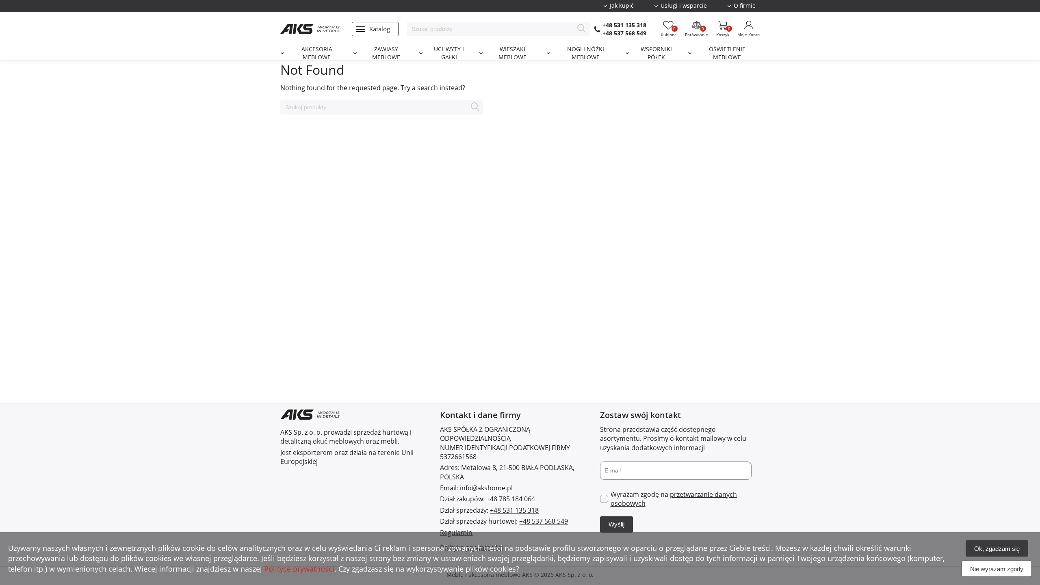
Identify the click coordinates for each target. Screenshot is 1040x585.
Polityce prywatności (299, 569)
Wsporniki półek (656, 53)
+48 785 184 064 (510, 498)
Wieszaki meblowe (512, 53)
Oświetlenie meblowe (727, 53)
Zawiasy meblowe (386, 53)
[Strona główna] (310, 29)
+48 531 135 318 (624, 25)
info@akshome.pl (486, 487)
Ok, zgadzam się (997, 548)
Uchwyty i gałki (449, 53)
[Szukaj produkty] (581, 29)
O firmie (745, 5)
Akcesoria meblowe (316, 53)
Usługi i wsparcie (684, 5)
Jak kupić (622, 5)
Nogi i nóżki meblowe (585, 53)
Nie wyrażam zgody (996, 569)
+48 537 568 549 (624, 33)
